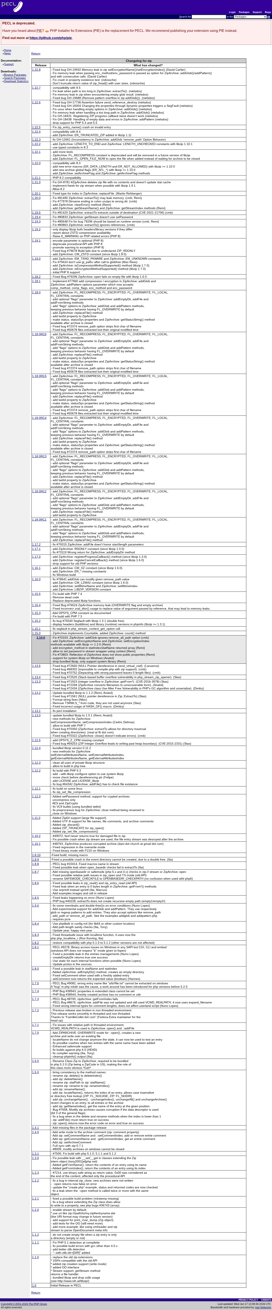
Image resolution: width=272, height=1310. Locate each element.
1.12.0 (36, 796)
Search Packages (15, 78)
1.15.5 (36, 594)
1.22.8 (36, 69)
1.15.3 (36, 613)
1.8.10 (36, 855)
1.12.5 (36, 740)
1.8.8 (35, 864)
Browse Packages (16, 74)
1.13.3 (36, 681)
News (8, 53)
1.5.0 (35, 1072)
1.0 (34, 1285)
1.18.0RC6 (39, 334)
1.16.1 (36, 568)
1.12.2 (36, 770)
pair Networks (263, 1307)
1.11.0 (36, 818)
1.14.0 (41, 637)
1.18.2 (36, 276)
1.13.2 (36, 692)
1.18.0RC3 (39, 456)
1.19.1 (36, 240)
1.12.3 (36, 762)
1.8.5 (35, 897)
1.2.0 (35, 1209)
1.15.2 (36, 621)
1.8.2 (35, 942)
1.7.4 (35, 991)
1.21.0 (36, 182)
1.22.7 (36, 87)
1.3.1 (35, 1153)
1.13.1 (36, 711)
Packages (244, 12)
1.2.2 (35, 1180)
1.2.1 (35, 1198)
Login (232, 12)
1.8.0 (35, 968)
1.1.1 (35, 1242)
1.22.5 (36, 127)
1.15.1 (36, 628)
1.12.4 (36, 748)
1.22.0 (36, 163)
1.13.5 (36, 666)
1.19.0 (36, 258)
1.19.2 (36, 229)
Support (257, 12)
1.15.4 (36, 605)
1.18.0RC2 (39, 491)
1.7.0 (35, 1032)
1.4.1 (35, 1127)
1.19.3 (36, 221)
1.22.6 (36, 102)
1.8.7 (35, 871)
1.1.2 (35, 1234)
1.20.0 (36, 198)
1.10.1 (36, 843)
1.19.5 (36, 212)
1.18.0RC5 (39, 376)
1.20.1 (36, 193)
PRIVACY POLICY (248, 1300)
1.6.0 (35, 1061)
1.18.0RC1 (39, 519)
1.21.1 (36, 177)
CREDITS (266, 1300)
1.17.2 (36, 544)
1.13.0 (36, 715)
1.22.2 (36, 144)
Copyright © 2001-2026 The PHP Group (24, 1304)
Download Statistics (17, 81)
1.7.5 (35, 983)
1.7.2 (35, 1010)
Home (8, 50)
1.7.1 (35, 1025)
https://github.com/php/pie (51, 38)
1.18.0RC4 (39, 418)
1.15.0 (36, 633)
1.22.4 (36, 131)
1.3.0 (35, 1158)
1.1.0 (35, 1257)
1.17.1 (36, 549)
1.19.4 (36, 217)
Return (35, 53)
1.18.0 (36, 292)
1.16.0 (36, 579)
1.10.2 (36, 836)
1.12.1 (36, 788)
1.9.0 (35, 905)
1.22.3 (36, 139)
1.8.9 (35, 859)
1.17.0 (36, 556)
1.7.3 (35, 999)
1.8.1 (35, 947)
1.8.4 (35, 923)
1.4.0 (35, 1132)
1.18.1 (36, 281)
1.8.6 (35, 883)
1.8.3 (35, 935)
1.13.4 (36, 677)
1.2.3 (35, 1172)
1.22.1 (36, 152)
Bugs (268, 12)
